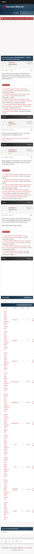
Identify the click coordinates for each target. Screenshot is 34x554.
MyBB (10, 547)
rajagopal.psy (15, 402)
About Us (20, 550)
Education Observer (8, 18)
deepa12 (10, 122)
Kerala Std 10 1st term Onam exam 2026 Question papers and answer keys (6, 423)
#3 (31, 157)
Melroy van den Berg (26, 547)
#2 (31, 129)
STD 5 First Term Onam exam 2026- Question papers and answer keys (6, 361)
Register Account (28, 13)
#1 (31, 70)
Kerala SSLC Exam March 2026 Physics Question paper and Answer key (6, 511)
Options (28, 57)
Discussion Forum (19, 18)
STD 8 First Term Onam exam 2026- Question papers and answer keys (6, 381)
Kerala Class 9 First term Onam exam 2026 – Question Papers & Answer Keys (6, 402)
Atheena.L (15, 320)
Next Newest (27, 297)
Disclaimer (14, 550)
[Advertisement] (17, 38)
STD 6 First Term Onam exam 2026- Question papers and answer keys (6, 340)
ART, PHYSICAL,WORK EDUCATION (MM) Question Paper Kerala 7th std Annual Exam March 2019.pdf (17, 191)
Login (17, 13)
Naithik (15, 511)
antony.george (15, 382)
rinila (15, 444)
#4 (31, 215)
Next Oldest (6, 297)
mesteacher (11, 62)
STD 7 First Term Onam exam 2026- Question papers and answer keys (6, 319)
